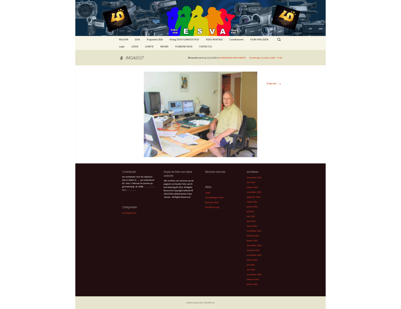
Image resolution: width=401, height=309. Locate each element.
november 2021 (254, 230)
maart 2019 (252, 259)
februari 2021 (253, 235)
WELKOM (123, 39)
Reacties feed (212, 202)
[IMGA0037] (200, 114)
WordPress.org (212, 207)
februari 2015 (253, 279)
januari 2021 (252, 240)
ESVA (137, 39)
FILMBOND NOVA (183, 46)
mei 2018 (251, 269)
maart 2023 (252, 201)
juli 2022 (250, 211)
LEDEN (134, 46)
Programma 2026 (155, 39)
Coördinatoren (236, 39)
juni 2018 (251, 264)
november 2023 (254, 192)
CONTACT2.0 (205, 46)
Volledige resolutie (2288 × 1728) (267, 57)
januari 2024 (252, 187)
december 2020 (254, 245)
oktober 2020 (253, 250)
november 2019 (254, 255)
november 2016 (254, 274)
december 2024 (254, 177)
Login (122, 46)
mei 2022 (251, 216)
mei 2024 (251, 182)
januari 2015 (252, 284)
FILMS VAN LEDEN (259, 39)
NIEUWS (164, 46)
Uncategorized (129, 212)
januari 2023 (252, 206)
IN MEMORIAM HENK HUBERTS (232, 57)
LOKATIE (149, 46)
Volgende (274, 83)
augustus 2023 (253, 196)
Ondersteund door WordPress (200, 302)
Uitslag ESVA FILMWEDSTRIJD (184, 39)
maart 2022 (252, 226)
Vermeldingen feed (214, 197)
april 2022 (251, 221)
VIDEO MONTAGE (214, 39)
